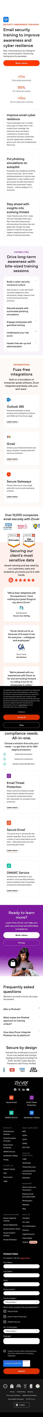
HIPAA (24, 1143)
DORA (24, 1135)
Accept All (22, 717)
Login (5, 1181)
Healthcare (26, 1163)
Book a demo (21, 63)
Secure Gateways (10, 1240)
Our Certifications (29, 1226)
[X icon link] (19, 1090)
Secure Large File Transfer (9, 1219)
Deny (22, 725)
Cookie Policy (22, 705)
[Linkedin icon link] (23, 1089)
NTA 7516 (26, 1147)
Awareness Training (10, 1156)
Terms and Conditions (13, 1395)
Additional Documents (29, 1395)
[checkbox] (21, 1316)
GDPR (24, 1139)
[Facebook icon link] (15, 1089)
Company (26, 1218)
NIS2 (24, 1131)
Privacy (12, 1392)
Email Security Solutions (8, 1132)
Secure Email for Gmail (11, 1229)
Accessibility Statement (16, 1399)
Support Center (9, 1169)
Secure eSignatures (10, 1225)
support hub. (25, 1258)
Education (26, 1178)
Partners (25, 1230)
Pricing (21, 942)
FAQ (5, 1173)
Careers (29, 1242)
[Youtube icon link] (28, 1090)
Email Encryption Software (9, 1139)
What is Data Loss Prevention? (29, 1188)
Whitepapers (27, 1201)
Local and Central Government (28, 1172)
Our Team (26, 1222)
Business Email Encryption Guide (28, 1195)
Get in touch (7, 1177)
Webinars (25, 1205)
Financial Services (29, 1167)
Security (30, 1392)
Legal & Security (28, 1234)
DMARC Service (9, 1152)
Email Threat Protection (8, 1146)
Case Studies (27, 1238)
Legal (24, 1159)
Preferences (21, 712)
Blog (24, 1209)
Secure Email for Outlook (9, 1234)
